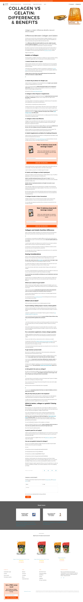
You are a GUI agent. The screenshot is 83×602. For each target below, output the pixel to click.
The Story (24, 573)
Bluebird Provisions (48, 50)
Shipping (41, 578)
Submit (28, 496)
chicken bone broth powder (45, 365)
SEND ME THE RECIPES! (41, 163)
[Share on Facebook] (44, 471)
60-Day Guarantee (42, 580)
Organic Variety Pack (62, 557)
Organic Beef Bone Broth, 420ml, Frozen (41, 559)
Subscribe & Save (25, 578)
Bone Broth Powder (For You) (16, 4)
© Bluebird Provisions (27, 591)
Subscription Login (7, 571)
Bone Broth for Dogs (27, 4)
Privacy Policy (48, 479)
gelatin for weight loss (49, 437)
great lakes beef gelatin (37, 91)
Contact (5, 573)
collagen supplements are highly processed (44, 341)
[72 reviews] (62, 559)
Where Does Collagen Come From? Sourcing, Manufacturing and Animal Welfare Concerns (26, 524)
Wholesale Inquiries (7, 577)
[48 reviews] (41, 560)
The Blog (24, 575)
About (23, 577)
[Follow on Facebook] (61, 577)
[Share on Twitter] (48, 471)
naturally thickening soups (41, 138)
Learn (45, 4)
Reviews (23, 571)
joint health (40, 260)
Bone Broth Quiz (42, 571)
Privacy (40, 576)
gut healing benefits (38, 296)
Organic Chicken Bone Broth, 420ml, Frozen (21, 559)
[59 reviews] (21, 560)
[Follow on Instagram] (63, 577)
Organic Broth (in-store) (37, 4)
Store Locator (6, 575)
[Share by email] (56, 471)
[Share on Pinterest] (52, 471)
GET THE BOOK (11, 597)
